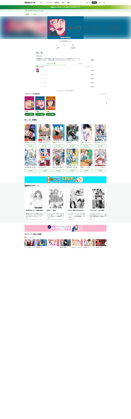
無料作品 (57, 2)
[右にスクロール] (106, 103)
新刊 (63, 2)
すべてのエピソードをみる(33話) (65, 90)
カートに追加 (29, 114)
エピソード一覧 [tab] (51, 63)
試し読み (31, 146)
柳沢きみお (39, 55)
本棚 (68, 2)
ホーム (41, 2)
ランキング (49, 2)
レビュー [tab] (80, 63)
